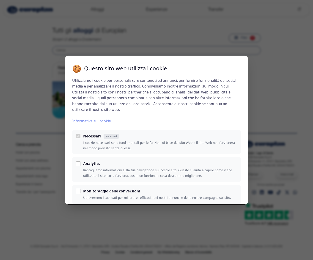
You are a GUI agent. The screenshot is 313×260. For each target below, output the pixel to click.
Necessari (100, 136)
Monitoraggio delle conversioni (111, 191)
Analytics (91, 163)
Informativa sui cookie (91, 120)
